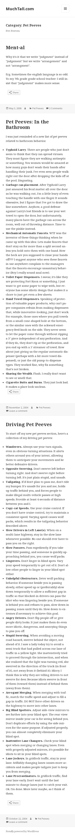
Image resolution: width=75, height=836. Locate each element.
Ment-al (15, 47)
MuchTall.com (20, 8)
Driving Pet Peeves (29, 424)
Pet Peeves (38, 108)
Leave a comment (18, 410)
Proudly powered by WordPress (22, 831)
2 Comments (55, 108)
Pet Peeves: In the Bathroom (27, 124)
